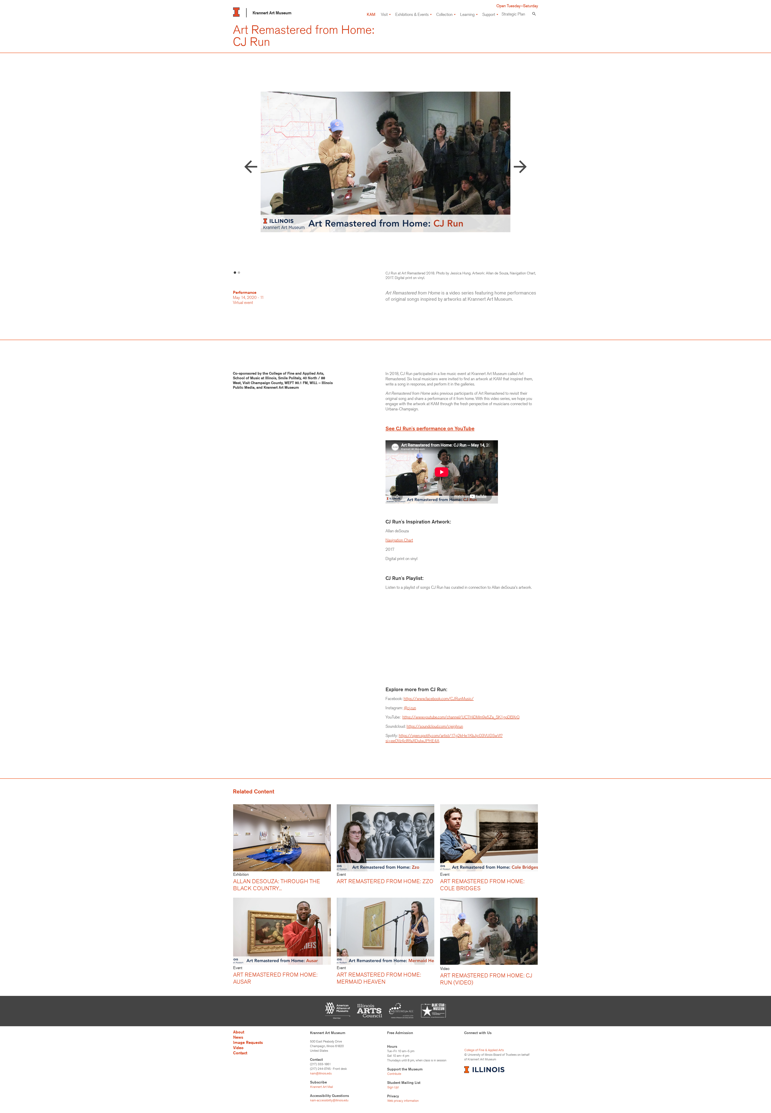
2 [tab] (239, 273)
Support (488, 14)
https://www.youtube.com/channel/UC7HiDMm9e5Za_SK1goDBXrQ (460, 717)
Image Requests (248, 1042)
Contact (240, 1052)
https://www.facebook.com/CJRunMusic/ (439, 698)
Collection (444, 14)
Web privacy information (403, 1101)
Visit (384, 14)
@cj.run (410, 707)
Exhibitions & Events (412, 14)
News (238, 1037)
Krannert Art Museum (272, 12)
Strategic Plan (513, 13)
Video (238, 1047)
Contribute (394, 1074)
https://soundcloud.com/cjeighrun (435, 726)
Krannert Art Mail (321, 1087)
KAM (371, 14)
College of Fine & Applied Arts (484, 1050)
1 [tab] (235, 273)
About (238, 1031)
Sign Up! (393, 1087)
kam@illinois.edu (321, 1073)
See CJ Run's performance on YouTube (430, 428)
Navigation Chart (399, 540)
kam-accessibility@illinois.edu (329, 1100)
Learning (467, 14)
